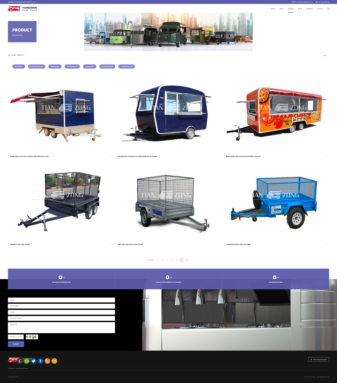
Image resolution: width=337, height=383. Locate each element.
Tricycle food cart (126, 66)
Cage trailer (89, 66)
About (282, 9)
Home (273, 9)
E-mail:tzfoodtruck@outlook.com (304, 2)
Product (291, 9)
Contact (320, 9)
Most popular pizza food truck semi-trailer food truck (243, 156)
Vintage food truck (36, 66)
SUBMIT (16, 344)
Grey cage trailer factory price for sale (130, 244)
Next (187, 260)
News (300, 9)
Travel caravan (72, 66)
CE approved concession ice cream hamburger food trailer (137, 156)
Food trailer (55, 66)
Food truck (18, 66)
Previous (151, 260)
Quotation (309, 9)
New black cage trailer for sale (20, 244)
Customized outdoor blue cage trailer (238, 244)
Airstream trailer (107, 66)
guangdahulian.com (21, 368)
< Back (324, 55)
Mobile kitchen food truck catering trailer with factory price (29, 156)
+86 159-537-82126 (323, 2)
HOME (13, 55)
